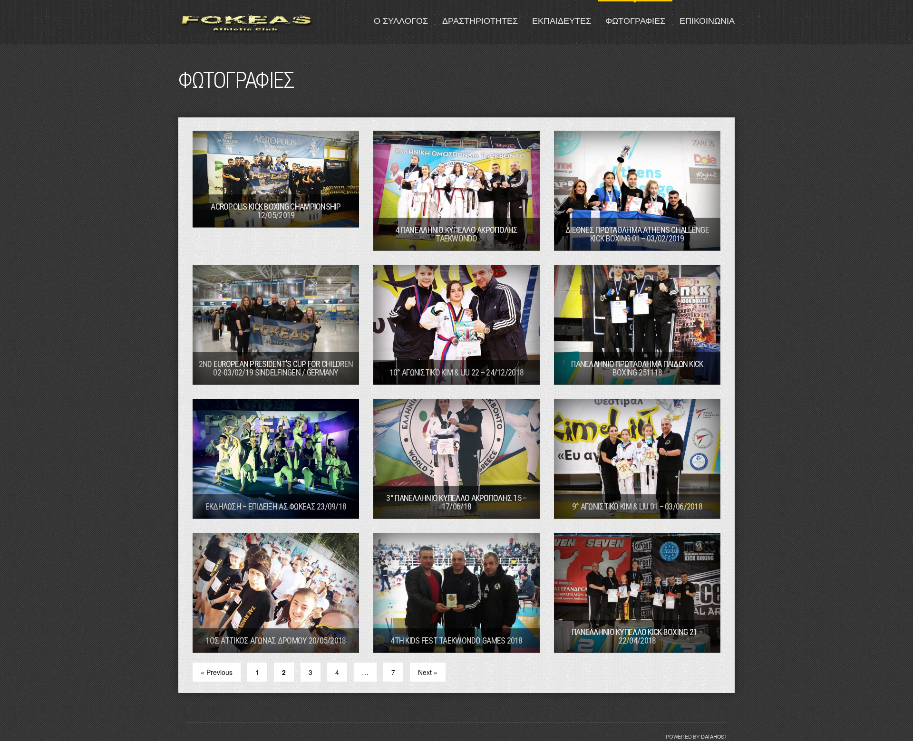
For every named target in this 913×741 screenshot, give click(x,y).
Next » (427, 672)
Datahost (714, 736)
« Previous (217, 672)
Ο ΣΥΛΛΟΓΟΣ (401, 21)
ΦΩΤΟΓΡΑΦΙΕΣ (635, 21)
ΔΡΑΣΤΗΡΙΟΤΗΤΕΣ (480, 21)
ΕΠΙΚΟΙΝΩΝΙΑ (707, 21)
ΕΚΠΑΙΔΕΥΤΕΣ (561, 21)
